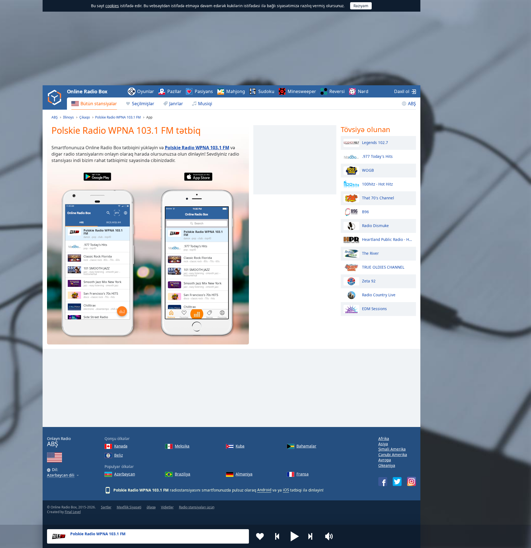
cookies (112, 5)
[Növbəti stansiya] (312, 536)
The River (370, 253)
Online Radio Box (87, 91)
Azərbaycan (124, 474)
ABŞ (412, 104)
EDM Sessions (374, 308)
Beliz (118, 455)
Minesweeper (302, 91)
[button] (294, 536)
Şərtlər (106, 507)
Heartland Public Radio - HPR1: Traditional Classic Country (387, 239)
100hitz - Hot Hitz (377, 183)
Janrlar (176, 104)
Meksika (182, 446)
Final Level (73, 512)
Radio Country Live (378, 294)
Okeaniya (386, 465)
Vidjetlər (167, 507)
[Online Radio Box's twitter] (397, 481)
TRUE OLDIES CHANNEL (383, 266)
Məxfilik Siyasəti (129, 507)
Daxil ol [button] (401, 91)
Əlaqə (151, 507)
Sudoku (266, 91)
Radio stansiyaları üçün (196, 507)
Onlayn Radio (59, 442)
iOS (286, 489)
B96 (365, 211)
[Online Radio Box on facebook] (382, 481)
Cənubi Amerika (392, 454)
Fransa (302, 474)
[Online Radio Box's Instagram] (411, 481)
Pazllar (174, 91)
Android (264, 489)
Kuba (240, 446)
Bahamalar (306, 446)
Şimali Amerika (392, 449)
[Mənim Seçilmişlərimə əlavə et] (260, 536)
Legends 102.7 (375, 142)
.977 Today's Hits (377, 156)
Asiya (383, 443)
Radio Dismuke (375, 225)
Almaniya (244, 474)
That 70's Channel (378, 197)
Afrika (383, 438)
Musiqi (205, 104)
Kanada (120, 446)
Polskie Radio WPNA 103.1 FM (197, 148)
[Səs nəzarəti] (329, 536)
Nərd (363, 91)
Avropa (384, 459)
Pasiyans (204, 91)
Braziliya (182, 474)
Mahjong (235, 91)
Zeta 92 (369, 280)
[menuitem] (94, 103)
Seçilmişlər (143, 104)
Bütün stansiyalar (98, 104)
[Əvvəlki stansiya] (277, 536)
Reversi (337, 91)
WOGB (368, 170)
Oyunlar (145, 91)
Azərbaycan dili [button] (60, 475)
